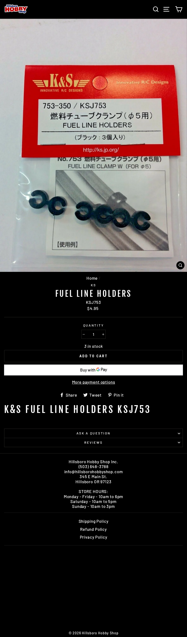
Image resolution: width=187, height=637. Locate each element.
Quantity (93, 325)
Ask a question (93, 433)
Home (92, 278)
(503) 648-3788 (94, 466)
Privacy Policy (93, 536)
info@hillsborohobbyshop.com (93, 471)
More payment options (93, 382)
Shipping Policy (94, 521)
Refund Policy (93, 529)
